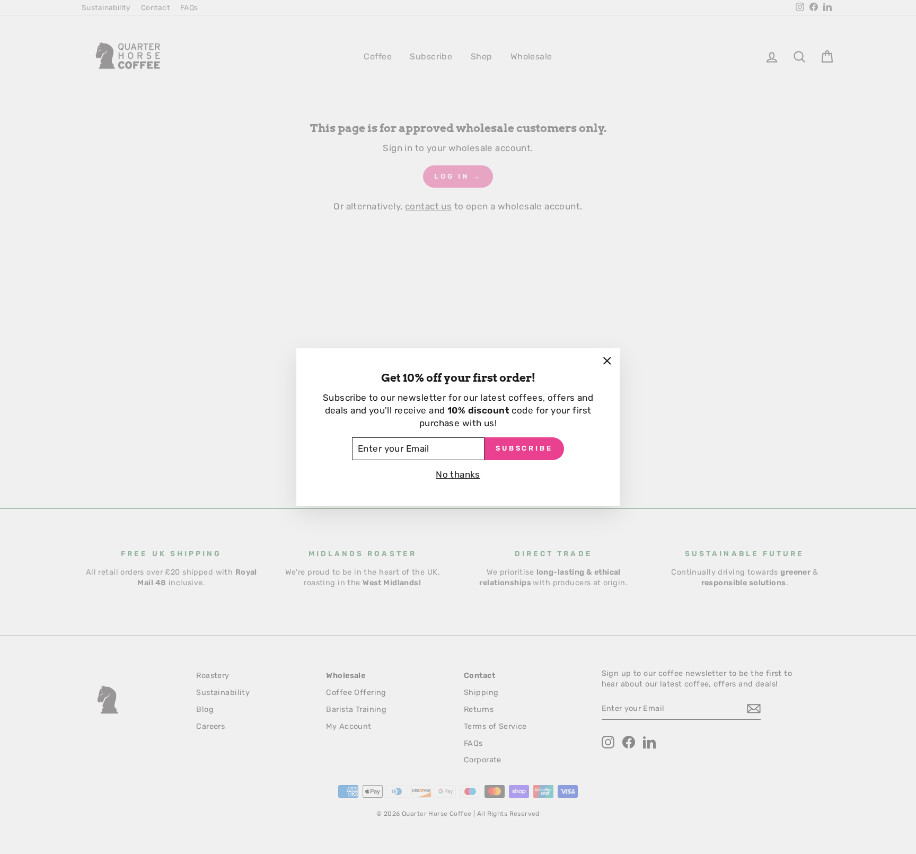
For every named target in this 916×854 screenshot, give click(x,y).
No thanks (458, 474)
